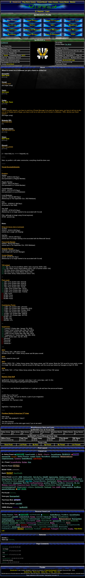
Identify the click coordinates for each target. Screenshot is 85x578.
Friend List (42, 451)
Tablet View (44, 572)
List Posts (23, 444)
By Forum (47, 444)
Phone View (36, 572)
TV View (51, 572)
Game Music (64, 2)
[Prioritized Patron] (72, 454)
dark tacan (5, 92)
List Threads (76, 444)
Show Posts (8, 444)
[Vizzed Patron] (16, 489)
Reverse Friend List (42, 511)
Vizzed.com (17, 2)
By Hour (35, 444)
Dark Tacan (5, 75)
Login (47, 11)
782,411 (6, 55)
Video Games (53, 2)
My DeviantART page (69, 60)
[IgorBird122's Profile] (42, 9)
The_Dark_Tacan (7, 102)
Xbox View (57, 572)
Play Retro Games (29, 2)
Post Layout (42, 448)
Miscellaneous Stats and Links (42, 427)
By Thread (61, 444)
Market (72, 2)
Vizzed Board (42, 2)
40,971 (23, 55)
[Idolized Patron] (15, 454)
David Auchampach (51, 570)
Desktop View (28, 572)
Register (40, 11)
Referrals (42, 535)
